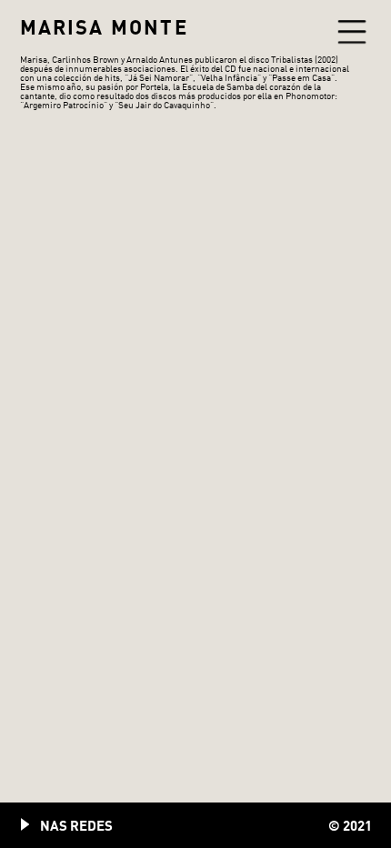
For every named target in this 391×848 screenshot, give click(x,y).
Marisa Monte (104, 27)
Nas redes (76, 825)
